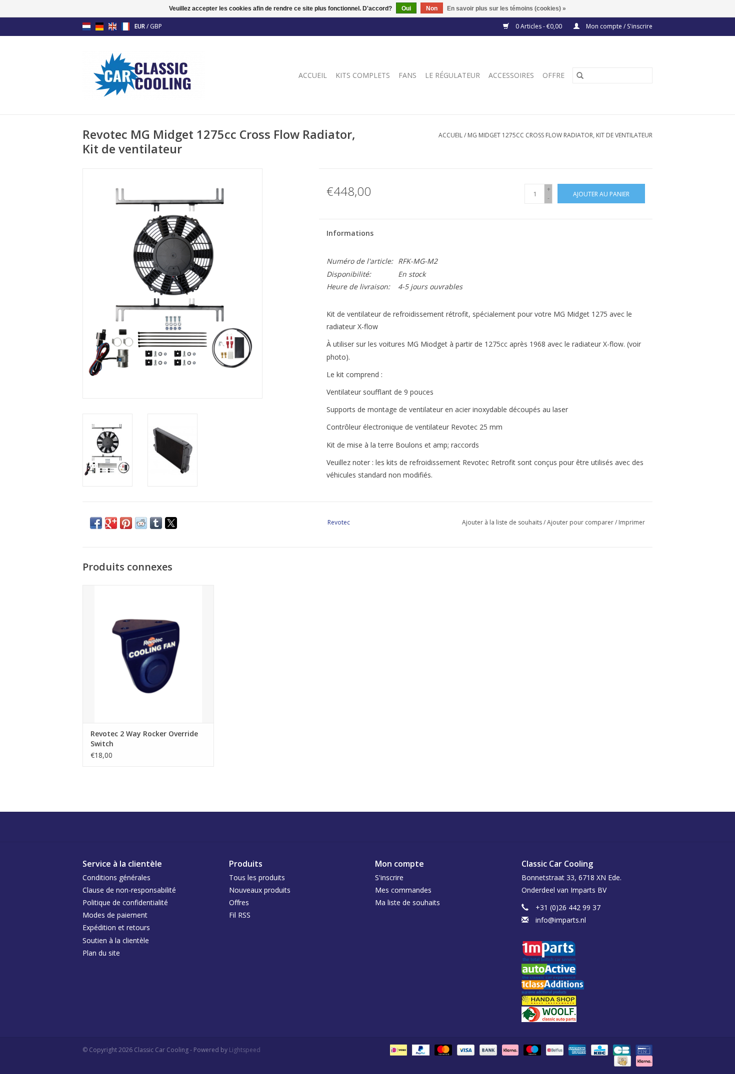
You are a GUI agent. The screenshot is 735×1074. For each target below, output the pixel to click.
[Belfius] (553, 1050)
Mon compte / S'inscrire (618, 26)
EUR (140, 26)
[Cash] (621, 1061)
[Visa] (465, 1050)
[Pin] (642, 1050)
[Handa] (587, 1000)
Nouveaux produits (259, 890)
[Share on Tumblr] (156, 523)
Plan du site (101, 953)
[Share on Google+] (111, 523)
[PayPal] (419, 1050)
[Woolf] (587, 1014)
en (112, 26)
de (100, 26)
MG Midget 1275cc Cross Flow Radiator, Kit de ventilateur (560, 135)
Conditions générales (116, 877)
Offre (553, 75)
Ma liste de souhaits (407, 902)
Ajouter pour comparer (581, 522)
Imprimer (631, 522)
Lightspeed (244, 1050)
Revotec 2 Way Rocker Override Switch (144, 738)
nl (86, 26)
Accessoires (511, 75)
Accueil (312, 75)
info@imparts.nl (561, 920)
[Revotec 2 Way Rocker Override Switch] (148, 653)
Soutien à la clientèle (115, 940)
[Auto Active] (587, 972)
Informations (350, 233)
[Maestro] (531, 1050)
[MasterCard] (442, 1050)
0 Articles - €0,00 (539, 26)
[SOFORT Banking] (509, 1050)
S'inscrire (389, 877)
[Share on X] (171, 523)
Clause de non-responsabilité (129, 890)
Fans (407, 75)
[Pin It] (126, 523)
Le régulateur (452, 75)
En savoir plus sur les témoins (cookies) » (506, 8)
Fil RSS (239, 915)
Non (432, 8)
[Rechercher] (580, 75)
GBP (156, 26)
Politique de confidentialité (125, 902)
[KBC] (599, 1050)
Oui (406, 8)
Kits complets (363, 75)
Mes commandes (403, 890)
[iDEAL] (397, 1050)
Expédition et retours (116, 927)
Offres (239, 902)
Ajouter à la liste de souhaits (503, 522)
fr (126, 26)
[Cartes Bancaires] (621, 1050)
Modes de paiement (115, 915)
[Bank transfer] (487, 1050)
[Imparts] (587, 952)
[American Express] (576, 1050)
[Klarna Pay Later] (642, 1061)
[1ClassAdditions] (587, 987)
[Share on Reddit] (141, 523)
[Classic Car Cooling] (155, 75)
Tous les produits (257, 877)
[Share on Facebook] (96, 523)
